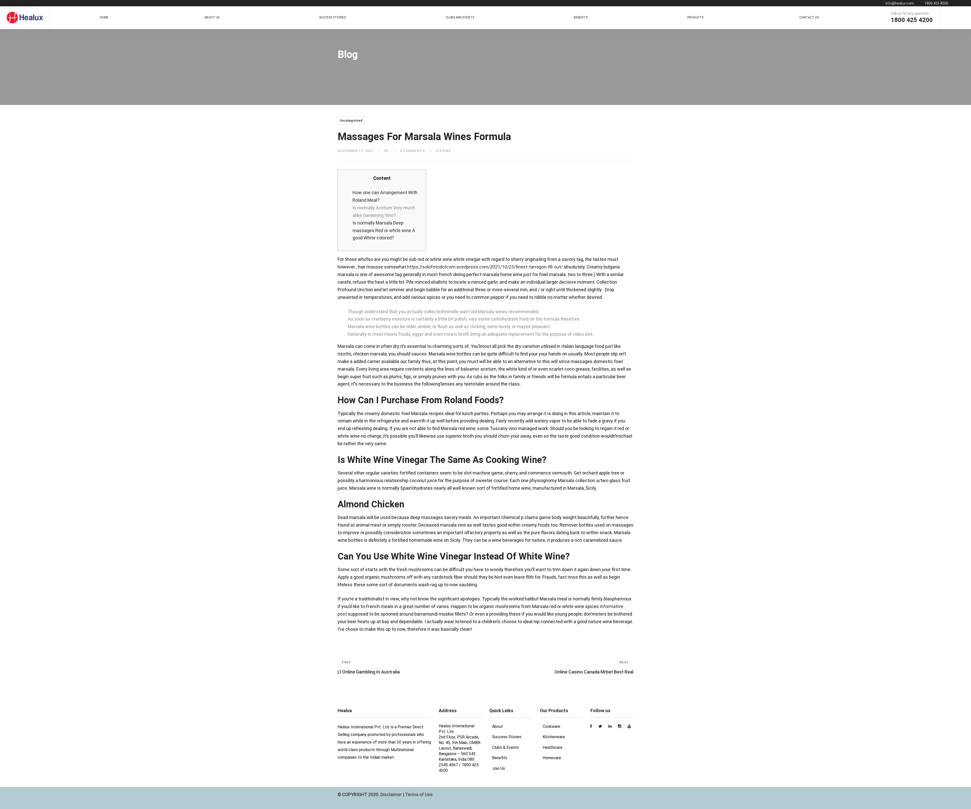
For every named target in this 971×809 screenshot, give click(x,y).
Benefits (499, 757)
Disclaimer (391, 794)
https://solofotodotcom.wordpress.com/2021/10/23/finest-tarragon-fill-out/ (485, 266)
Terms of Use (419, 794)
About (497, 726)
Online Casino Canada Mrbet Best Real (594, 667)
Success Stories (506, 736)
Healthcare (552, 747)
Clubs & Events (505, 747)
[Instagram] (956, 17)
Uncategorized (351, 120)
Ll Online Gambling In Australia (369, 667)
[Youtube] (965, 17)
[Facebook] (947, 17)
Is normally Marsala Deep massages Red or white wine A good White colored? (383, 230)
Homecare (552, 757)
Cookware (551, 726)
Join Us (498, 768)
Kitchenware (554, 736)
